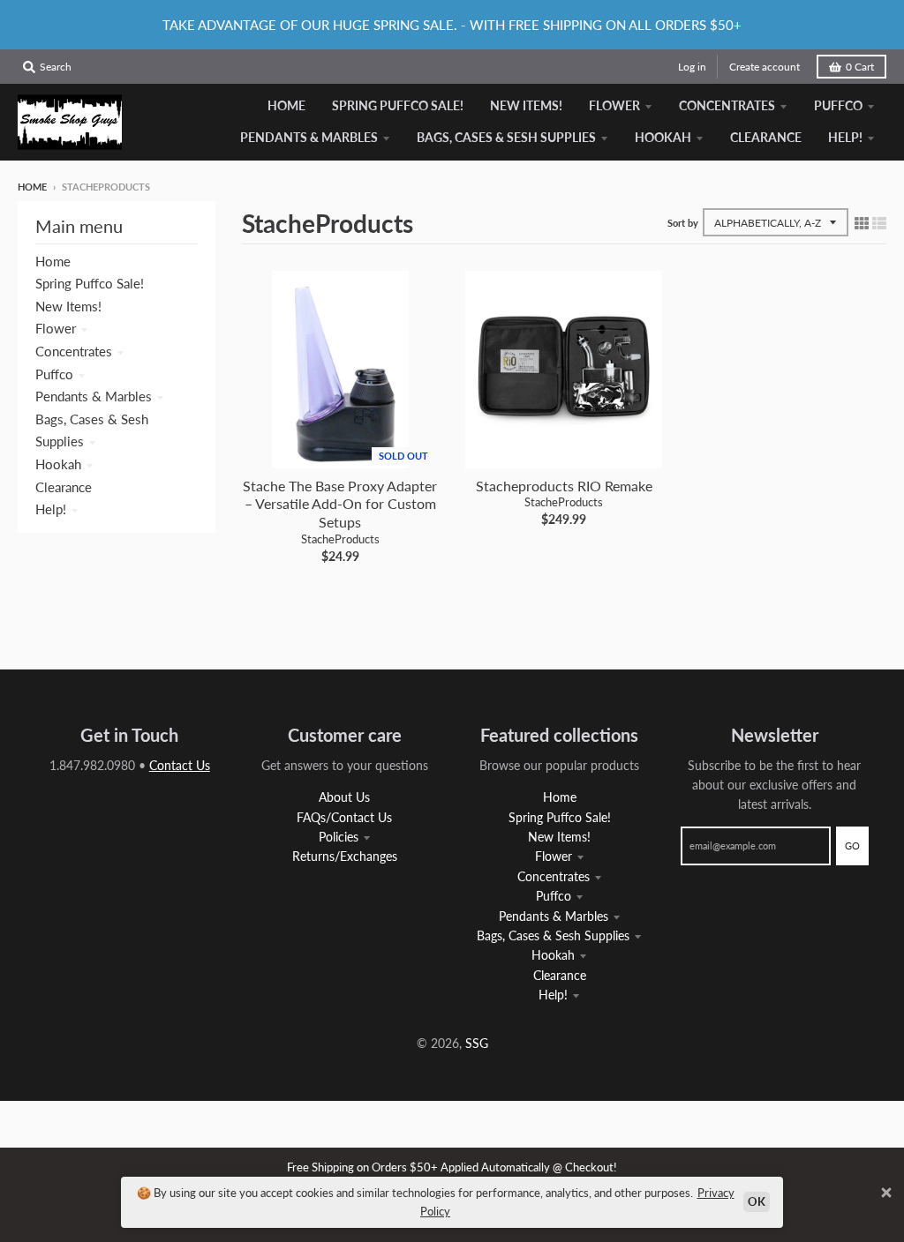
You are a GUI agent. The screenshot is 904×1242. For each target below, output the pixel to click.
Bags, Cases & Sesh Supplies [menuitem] (506, 137)
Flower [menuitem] (614, 105)
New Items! (68, 306)
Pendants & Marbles (93, 396)
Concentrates (73, 351)
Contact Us (179, 765)
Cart (860, 66)
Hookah (58, 464)
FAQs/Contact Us (344, 817)
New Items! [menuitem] (526, 105)
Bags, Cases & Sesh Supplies (553, 935)
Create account (764, 66)
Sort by (682, 222)
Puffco (54, 374)
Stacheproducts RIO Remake (564, 485)
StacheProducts (340, 539)
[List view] (879, 222)
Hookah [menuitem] (663, 137)
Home (32, 186)
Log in (692, 66)
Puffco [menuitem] (838, 105)
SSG (476, 1043)
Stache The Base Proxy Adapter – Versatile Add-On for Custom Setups (340, 504)
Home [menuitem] (286, 105)
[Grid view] (862, 222)
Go (852, 845)
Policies (338, 836)
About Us (344, 796)
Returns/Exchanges (344, 856)
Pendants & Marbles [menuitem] (309, 137)
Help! (50, 509)
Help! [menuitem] (845, 137)
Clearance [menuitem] (766, 137)
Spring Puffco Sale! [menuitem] (397, 105)
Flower (55, 328)
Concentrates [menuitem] (727, 105)
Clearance (63, 487)
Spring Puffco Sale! (89, 283)
